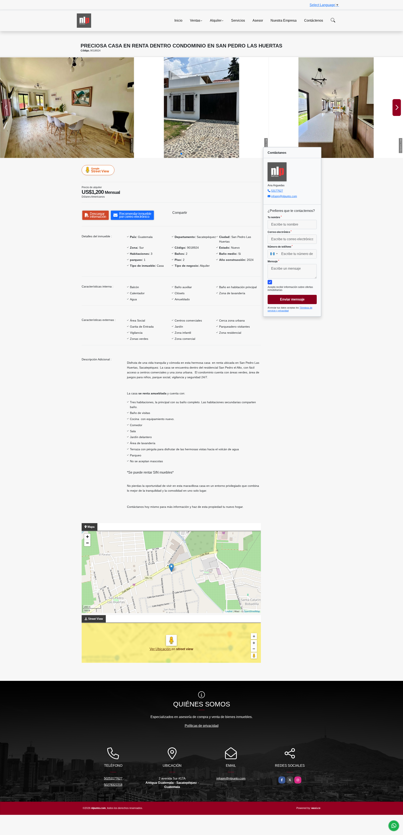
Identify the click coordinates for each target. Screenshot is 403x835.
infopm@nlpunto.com (284, 196)
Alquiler (215, 20)
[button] (181, 154)
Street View (100, 170)
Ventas (195, 20)
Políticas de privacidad (202, 725)
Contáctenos (313, 20)
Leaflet (228, 611)
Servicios (238, 20)
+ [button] (87, 536)
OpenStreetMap (252, 611)
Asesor (258, 20)
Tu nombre (275, 217)
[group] (67, 107)
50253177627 (113, 778)
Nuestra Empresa (284, 20)
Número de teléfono (280, 246)
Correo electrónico (280, 232)
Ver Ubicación (160, 649)
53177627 (277, 190)
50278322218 (113, 784)
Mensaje (273, 261)
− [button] (87, 543)
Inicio (178, 20)
